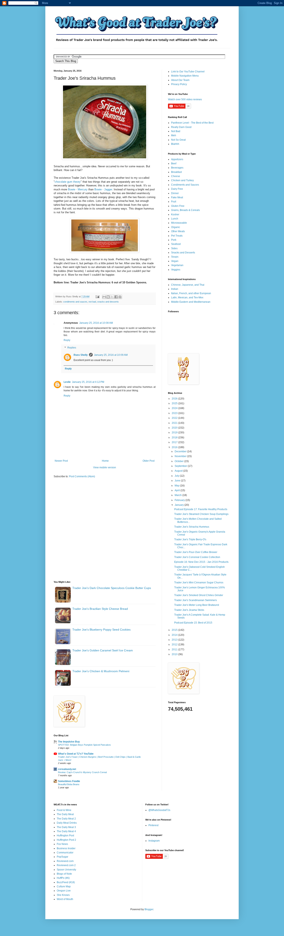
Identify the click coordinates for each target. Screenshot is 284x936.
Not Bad (175, 131)
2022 (175, 418)
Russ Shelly (81, 354)
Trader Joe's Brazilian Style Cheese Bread (100, 608)
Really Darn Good (181, 127)
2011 (175, 649)
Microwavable (179, 222)
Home (105, 460)
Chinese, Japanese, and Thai (187, 284)
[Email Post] (97, 296)
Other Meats (178, 231)
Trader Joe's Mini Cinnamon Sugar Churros (198, 582)
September (181, 466)
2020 (175, 427)
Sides (174, 248)
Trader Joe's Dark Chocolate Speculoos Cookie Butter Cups (111, 588)
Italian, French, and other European (191, 293)
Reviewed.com (65, 861)
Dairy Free (177, 188)
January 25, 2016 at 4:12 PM (88, 382)
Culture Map (64, 886)
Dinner (175, 193)
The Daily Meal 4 (66, 831)
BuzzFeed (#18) (66, 882)
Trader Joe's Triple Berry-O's (190, 539)
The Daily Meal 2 (66, 818)
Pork (173, 239)
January (179, 504)
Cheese (175, 176)
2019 (175, 432)
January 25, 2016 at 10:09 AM (111, 354)
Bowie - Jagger (103, 189)
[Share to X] (112, 297)
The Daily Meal (65, 814)
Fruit (173, 201)
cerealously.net (67, 769)
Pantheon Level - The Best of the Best (192, 122)
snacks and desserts (108, 301)
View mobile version (104, 467)
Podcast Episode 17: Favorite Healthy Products (200, 509)
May (177, 485)
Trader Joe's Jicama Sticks (189, 610)
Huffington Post (65, 835)
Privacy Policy (179, 84)
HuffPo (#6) (63, 877)
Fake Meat (177, 197)
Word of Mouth (65, 899)
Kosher (175, 214)
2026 (175, 398)
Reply (67, 340)
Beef (173, 163)
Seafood (176, 244)
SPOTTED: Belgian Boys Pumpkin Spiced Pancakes (84, 745)
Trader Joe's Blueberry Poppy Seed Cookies (101, 629)
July (177, 475)
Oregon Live (64, 890)
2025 (175, 403)
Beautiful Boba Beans (68, 784)
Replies (71, 347)
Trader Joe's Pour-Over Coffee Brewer (195, 552)
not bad (92, 301)
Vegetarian (177, 265)
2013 (175, 639)
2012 (175, 644)
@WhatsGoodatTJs (159, 810)
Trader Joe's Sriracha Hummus (191, 526)
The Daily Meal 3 (66, 827)
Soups (174, 256)
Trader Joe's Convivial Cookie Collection (197, 557)
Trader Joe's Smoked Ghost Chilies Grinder (198, 595)
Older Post (148, 460)
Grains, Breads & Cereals (185, 210)
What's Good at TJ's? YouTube (76, 753)
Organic (175, 227)
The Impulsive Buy (69, 741)
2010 (175, 654)
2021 (175, 423)
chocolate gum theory (68, 181)
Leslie (67, 382)
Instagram (154, 840)
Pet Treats (177, 235)
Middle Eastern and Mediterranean (190, 301)
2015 (175, 630)
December (181, 451)
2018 (175, 437)
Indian (174, 289)
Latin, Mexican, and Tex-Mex (187, 297)
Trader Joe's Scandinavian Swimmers (195, 600)
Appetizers (177, 159)
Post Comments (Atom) (82, 476)
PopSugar (62, 856)
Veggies (175, 269)
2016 (175, 447)
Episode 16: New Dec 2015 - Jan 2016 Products (201, 561)
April (177, 490)
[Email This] (104, 297)
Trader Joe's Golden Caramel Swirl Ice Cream (102, 650)
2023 (175, 413)
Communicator (65, 852)
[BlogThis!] (108, 297)
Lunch (174, 218)
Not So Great (178, 139)
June (178, 480)
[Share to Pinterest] (120, 297)
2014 (175, 635)
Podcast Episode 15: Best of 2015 (193, 622)
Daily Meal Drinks (67, 822)
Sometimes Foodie (69, 781)
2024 (175, 408)
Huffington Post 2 (66, 839)
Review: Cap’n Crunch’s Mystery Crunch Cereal (82, 772)
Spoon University (66, 869)
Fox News (62, 844)
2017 (175, 442)
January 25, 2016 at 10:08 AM (96, 322)
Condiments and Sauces (185, 184)
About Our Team (180, 80)
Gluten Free (177, 206)
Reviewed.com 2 (66, 865)
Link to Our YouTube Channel (188, 71)
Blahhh (175, 144)
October (179, 461)
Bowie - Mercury (78, 189)
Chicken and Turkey (182, 180)
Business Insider (66, 848)
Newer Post (61, 460)
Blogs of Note (64, 873)
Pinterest (153, 825)
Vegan (174, 261)
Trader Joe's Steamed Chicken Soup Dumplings (201, 514)
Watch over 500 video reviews (185, 99)
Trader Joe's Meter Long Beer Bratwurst (196, 605)
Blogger (148, 909)
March (178, 495)
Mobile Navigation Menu (185, 75)
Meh (173, 135)
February (180, 500)
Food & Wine (64, 810)
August (179, 470)
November (181, 456)
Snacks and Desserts (183, 252)
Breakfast (176, 172)
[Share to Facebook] (116, 297)
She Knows (63, 895)
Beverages (177, 167)
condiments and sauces (75, 301)
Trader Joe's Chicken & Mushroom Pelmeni (100, 671)
